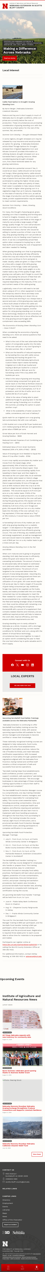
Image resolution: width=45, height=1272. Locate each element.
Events (5, 1207)
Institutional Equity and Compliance (12, 1257)
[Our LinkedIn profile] (32, 665)
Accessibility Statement (18, 1255)
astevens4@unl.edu (34, 956)
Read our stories (9, 58)
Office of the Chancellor (12, 1220)
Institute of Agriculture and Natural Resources (24, 3)
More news (37, 1154)
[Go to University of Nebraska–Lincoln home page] (5, 6)
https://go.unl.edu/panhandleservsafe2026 (20, 945)
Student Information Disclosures (29, 1258)
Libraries (6, 1210)
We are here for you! (22, 685)
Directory (6, 1200)
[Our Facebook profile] (12, 665)
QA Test (10, 1255)
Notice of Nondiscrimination (29, 1257)
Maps (5, 1213)
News (5, 1216)
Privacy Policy (6, 1258)
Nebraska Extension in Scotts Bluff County (26, 6)
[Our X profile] (17, 665)
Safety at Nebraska (15, 1258)
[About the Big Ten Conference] (6, 1232)
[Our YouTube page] (22, 665)
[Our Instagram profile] (27, 665)
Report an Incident (10, 1224)
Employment (8, 1203)
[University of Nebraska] (19, 1232)
